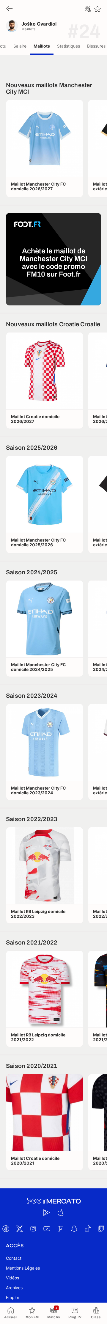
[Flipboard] (60, 1228)
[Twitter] (19, 1228)
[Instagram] (33, 1228)
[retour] (9, 9)
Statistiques (68, 45)
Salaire (19, 45)
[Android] (46, 1212)
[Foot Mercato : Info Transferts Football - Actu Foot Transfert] (53, 1201)
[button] (44, 138)
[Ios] (60, 1212)
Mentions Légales (23, 1267)
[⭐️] (97, 8)
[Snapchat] (74, 1228)
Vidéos (12, 1277)
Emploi (12, 1297)
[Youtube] (46, 1228)
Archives (14, 1287)
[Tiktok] (87, 1228)
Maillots (42, 45)
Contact (13, 1258)
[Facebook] (5, 1228)
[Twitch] (101, 1228)
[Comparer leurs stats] (88, 8)
